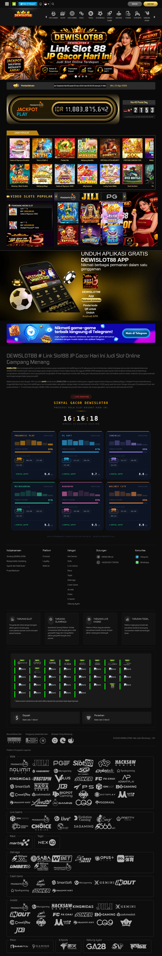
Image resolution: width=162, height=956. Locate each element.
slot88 (43, 381)
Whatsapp (144, 562)
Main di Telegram (29, 4)
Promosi (46, 556)
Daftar (150, 4)
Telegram (144, 557)
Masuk (134, 4)
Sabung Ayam (147, 19)
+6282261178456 (110, 562)
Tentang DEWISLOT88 (16, 556)
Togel (90, 18)
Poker (128, 18)
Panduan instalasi (91, 300)
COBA (69, 209)
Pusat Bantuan (13, 570)
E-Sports (137, 18)
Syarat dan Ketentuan (16, 566)
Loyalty (46, 561)
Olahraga (100, 18)
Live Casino (72, 18)
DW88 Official (107, 557)
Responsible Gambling (16, 561)
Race (81, 18)
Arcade (119, 18)
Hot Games (53, 18)
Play (22, 114)
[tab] (68, 196)
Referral (46, 566)
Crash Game (109, 19)
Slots (62, 18)
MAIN (21, 148)
